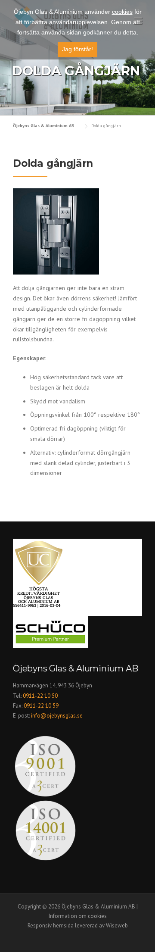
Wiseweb (117, 925)
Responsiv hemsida (51, 925)
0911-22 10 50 (40, 695)
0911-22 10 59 (41, 705)
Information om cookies (78, 916)
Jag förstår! (77, 49)
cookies (122, 11)
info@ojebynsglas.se (57, 715)
